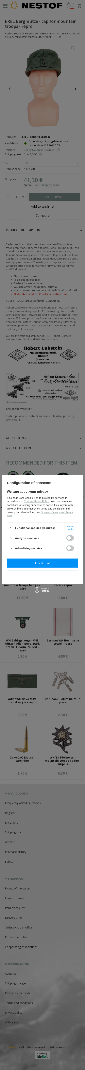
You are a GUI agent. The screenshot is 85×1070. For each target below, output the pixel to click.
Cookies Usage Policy (36, 501)
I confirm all (42, 563)
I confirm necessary (42, 574)
